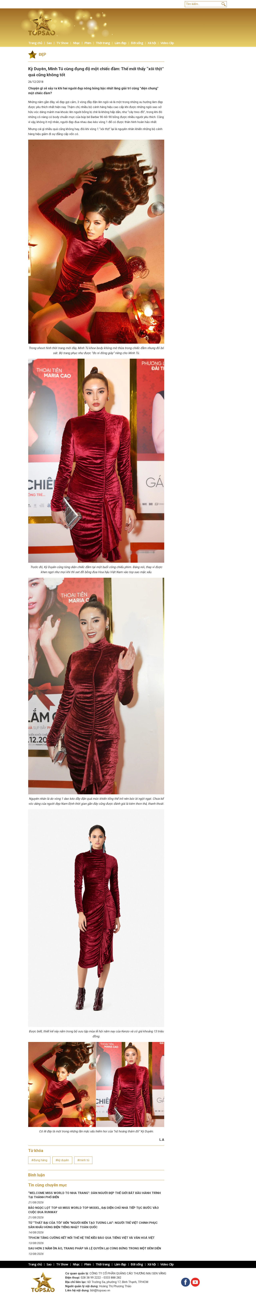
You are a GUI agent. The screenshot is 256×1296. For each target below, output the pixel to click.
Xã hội (152, 43)
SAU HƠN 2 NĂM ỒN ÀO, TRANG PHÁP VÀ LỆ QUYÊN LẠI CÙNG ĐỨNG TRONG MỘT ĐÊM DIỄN (94, 1248)
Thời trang (103, 43)
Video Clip (167, 43)
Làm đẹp (120, 43)
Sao (49, 43)
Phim (87, 43)
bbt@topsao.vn (100, 1290)
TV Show (62, 43)
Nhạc (76, 43)
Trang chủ (35, 43)
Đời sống (137, 43)
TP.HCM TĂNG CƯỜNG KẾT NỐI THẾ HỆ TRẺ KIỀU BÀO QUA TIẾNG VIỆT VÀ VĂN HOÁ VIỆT (91, 1238)
